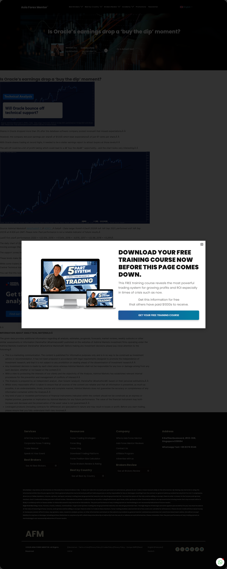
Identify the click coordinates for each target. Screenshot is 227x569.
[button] (202, 244)
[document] (113, 284)
